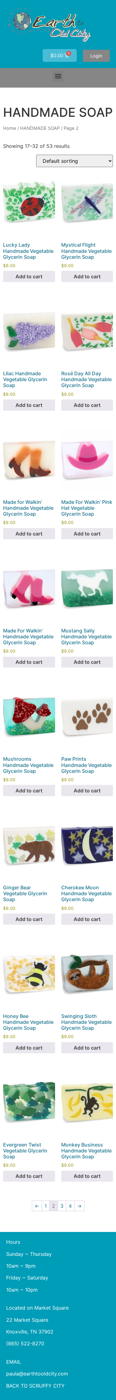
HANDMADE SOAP (40, 128)
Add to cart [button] (28, 276)
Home (9, 128)
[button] (58, 76)
